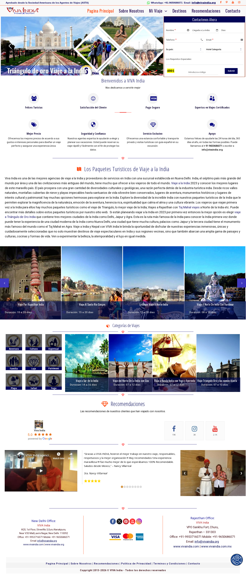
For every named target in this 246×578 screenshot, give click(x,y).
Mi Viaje (155, 11)
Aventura (14, 348)
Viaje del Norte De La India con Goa (131, 381)
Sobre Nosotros (131, 11)
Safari (34, 388)
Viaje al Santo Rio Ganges (92, 304)
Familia (14, 368)
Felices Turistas (34, 107)
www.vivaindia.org (54, 544)
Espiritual (54, 348)
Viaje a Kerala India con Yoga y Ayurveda (174, 381)
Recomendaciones (206, 11)
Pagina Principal (100, 11)
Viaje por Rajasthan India (31, 304)
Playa (14, 388)
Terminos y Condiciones (169, 563)
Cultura (34, 348)
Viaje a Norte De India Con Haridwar (215, 304)
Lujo (33, 368)
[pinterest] (227, 2)
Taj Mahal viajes (189, 207)
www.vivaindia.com (33, 544)
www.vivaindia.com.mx (216, 546)
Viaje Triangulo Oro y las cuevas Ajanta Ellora (220, 381)
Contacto (232, 11)
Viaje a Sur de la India (87, 381)
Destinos (179, 11)
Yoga (53, 388)
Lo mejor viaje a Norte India (153, 304)
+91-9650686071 (173, 2)
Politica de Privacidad (136, 563)
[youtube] (233, 2)
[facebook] (221, 2)
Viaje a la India (180, 183)
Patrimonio (53, 370)
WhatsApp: (157, 2)
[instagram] (239, 2)
